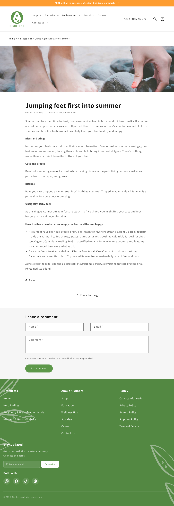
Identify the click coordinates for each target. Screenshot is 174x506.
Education (67, 405)
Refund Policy (127, 412)
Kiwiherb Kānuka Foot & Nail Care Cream (85, 251)
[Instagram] (6, 481)
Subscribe (50, 464)
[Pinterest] (35, 481)
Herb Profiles (11, 405)
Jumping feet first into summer (52, 38)
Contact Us (68, 433)
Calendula (118, 236)
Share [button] (32, 279)
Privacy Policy (127, 405)
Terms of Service (129, 426)
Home (11, 38)
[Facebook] (16, 481)
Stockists (66, 419)
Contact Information (131, 398)
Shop (64, 398)
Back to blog (89, 295)
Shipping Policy (128, 419)
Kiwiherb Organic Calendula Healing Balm (120, 232)
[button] (36, 15)
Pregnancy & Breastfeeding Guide (23, 412)
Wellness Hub (25, 38)
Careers (66, 426)
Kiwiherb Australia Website (19, 419)
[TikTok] (25, 481)
